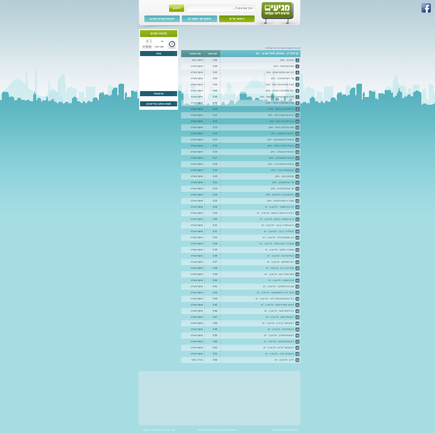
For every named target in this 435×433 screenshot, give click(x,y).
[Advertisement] (240, 37)
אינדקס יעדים (158, 430)
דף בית (297, 48)
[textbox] (221, 8)
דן (275, 48)
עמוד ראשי (170, 430)
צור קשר (146, 430)
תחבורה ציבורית (285, 48)
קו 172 (270, 48)
